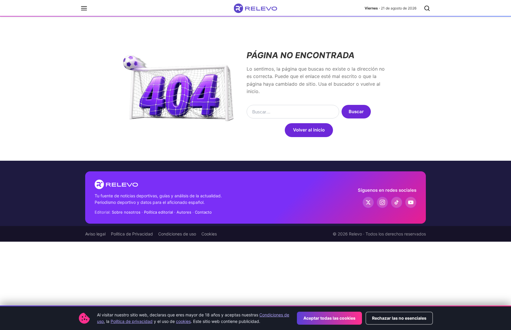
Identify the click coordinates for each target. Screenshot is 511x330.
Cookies (209, 233)
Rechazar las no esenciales (399, 318)
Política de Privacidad (132, 233)
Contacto (203, 212)
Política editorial (158, 212)
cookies (183, 321)
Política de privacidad (132, 321)
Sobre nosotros (126, 212)
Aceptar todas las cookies (329, 318)
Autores (184, 212)
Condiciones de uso (177, 233)
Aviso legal (95, 233)
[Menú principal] (84, 8)
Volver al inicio (309, 130)
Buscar (356, 111)
